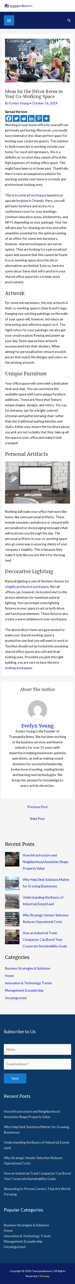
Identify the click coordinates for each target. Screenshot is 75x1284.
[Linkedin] (31, 118)
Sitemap (45, 1276)
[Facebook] (8, 118)
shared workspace (33, 195)
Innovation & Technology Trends (28, 983)
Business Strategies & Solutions (27, 968)
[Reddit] (23, 118)
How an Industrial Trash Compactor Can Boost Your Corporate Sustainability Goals (45, 939)
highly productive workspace (28, 587)
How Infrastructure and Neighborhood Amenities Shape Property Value (45, 861)
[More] (46, 118)
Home (9, 976)
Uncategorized (16, 998)
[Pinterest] (38, 118)
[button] (69, 20)
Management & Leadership (24, 990)
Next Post (37, 819)
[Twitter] (16, 118)
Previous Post (37, 807)
